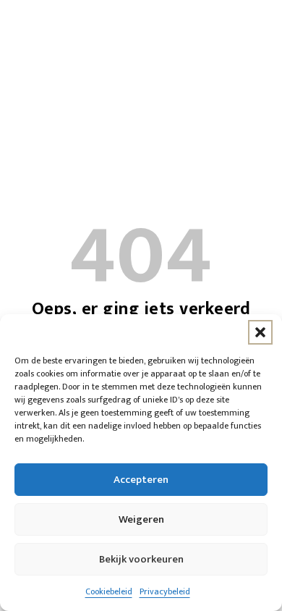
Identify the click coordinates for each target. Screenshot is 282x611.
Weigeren (141, 519)
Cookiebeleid (108, 591)
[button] (260, 332)
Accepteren (141, 480)
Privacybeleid (165, 591)
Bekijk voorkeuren (141, 559)
